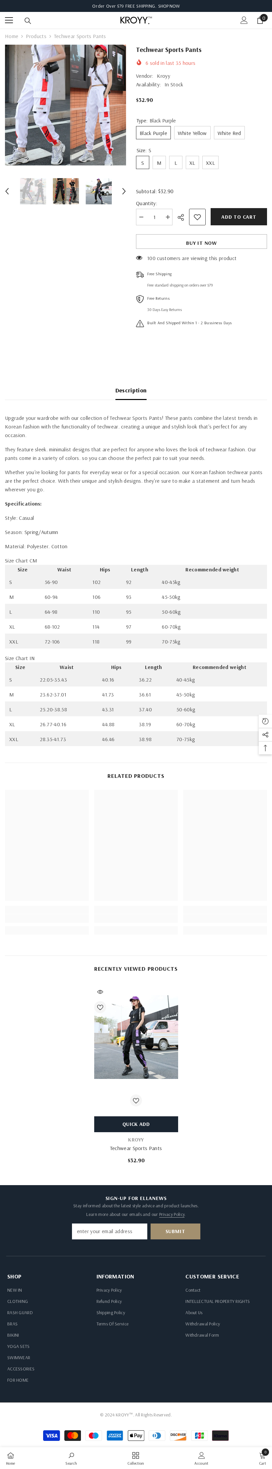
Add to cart (238, 216)
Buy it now (201, 243)
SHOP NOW (169, 6)
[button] (7, 191)
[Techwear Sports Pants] (136, 1037)
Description (131, 390)
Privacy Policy (171, 1214)
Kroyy (163, 75)
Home (11, 36)
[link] (47, 918)
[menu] (9, 20)
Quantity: (146, 203)
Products (36, 36)
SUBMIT (175, 1231)
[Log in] (244, 20)
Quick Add (136, 1124)
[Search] (28, 21)
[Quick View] (100, 992)
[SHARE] (183, 217)
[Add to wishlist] (197, 217)
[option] (65, 105)
